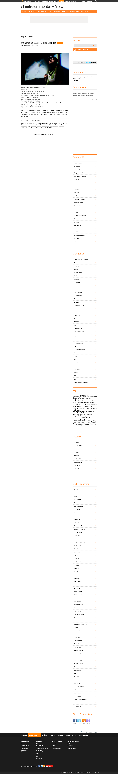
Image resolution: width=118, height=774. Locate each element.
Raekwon (39, 126)
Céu (80, 400)
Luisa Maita (82, 411)
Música (57, 6)
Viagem (82, 11)
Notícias (51, 1)
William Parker (48, 127)
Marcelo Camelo (91, 413)
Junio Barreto (86, 406)
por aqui (37, 120)
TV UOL (79, 1)
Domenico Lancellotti (87, 400)
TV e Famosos (64, 11)
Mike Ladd (57, 124)
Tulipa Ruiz (80, 426)
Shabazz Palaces (39, 127)
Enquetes (54, 747)
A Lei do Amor (39, 745)
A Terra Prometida (40, 747)
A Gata (37, 743)
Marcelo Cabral (82, 413)
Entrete (62, 1)
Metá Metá (51, 124)
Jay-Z (22, 124)
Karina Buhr (82, 409)
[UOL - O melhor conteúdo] (23, 1)
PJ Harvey (33, 126)
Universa (67, 1)
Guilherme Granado (57, 123)
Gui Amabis (81, 404)
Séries (22, 751)
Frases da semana (25, 745)
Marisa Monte (91, 416)
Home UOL (24, 735)
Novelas (72, 11)
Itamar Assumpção (92, 404)
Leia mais (75, 80)
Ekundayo (54, 112)
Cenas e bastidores (56, 748)
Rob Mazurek (45, 126)
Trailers (53, 745)
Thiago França (89, 424)
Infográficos (54, 743)
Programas (70, 745)
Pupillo (93, 420)
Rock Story (38, 755)
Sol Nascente (39, 758)
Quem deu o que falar (26, 747)
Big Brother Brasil (25, 748)
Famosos (73, 1)
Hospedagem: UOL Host (94, 772)
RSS (44, 766)
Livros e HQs (40, 11)
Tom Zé (75, 426)
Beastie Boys (32, 123)
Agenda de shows (72, 748)
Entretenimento (37, 6)
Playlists (70, 747)
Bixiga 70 (84, 396)
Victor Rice (86, 426)
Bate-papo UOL (83, 735)
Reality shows (24, 750)
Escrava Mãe (39, 750)
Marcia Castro (83, 414)
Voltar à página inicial (45, 134)
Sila (37, 756)
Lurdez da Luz (88, 411)
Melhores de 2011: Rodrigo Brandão (38, 43)
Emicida (75, 402)
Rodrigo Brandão (31, 110)
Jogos (34, 11)
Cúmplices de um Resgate (42, 748)
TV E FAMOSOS (25, 741)
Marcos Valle (89, 414)
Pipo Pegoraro (85, 420)
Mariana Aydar (84, 416)
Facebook (75, 723)
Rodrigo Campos (85, 422)
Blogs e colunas (24, 743)
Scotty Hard (32, 127)
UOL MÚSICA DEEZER (73, 741)
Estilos (69, 743)
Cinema (30, 11)
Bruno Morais (93, 396)
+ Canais (87, 11)
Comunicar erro (92, 732)
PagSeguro (89, 1)
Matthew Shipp (35, 124)
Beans (26, 123)
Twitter (79, 723)
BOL (83, 1)
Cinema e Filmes (57, 741)
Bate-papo (45, 1)
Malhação (38, 753)
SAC (39, 1)
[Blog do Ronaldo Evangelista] (59, 30)
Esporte (56, 1)
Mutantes (92, 418)
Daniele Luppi (47, 123)
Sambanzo (80, 424)
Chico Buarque (88, 398)
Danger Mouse (40, 123)
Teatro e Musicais (55, 11)
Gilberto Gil (75, 404)
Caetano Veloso (78, 398)
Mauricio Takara (44, 124)
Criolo (76, 400)
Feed (84, 723)
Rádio (77, 11)
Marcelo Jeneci (76, 414)
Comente (61, 43)
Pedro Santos (76, 420)
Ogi (29, 126)
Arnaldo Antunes (76, 396)
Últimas (24, 11)
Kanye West (28, 124)
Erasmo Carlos (82, 403)
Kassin (89, 409)
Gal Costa (91, 403)
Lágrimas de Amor (40, 751)
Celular (88, 723)
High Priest (65, 123)
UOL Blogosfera (81, 484)
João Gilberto (77, 406)
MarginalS (76, 416)
